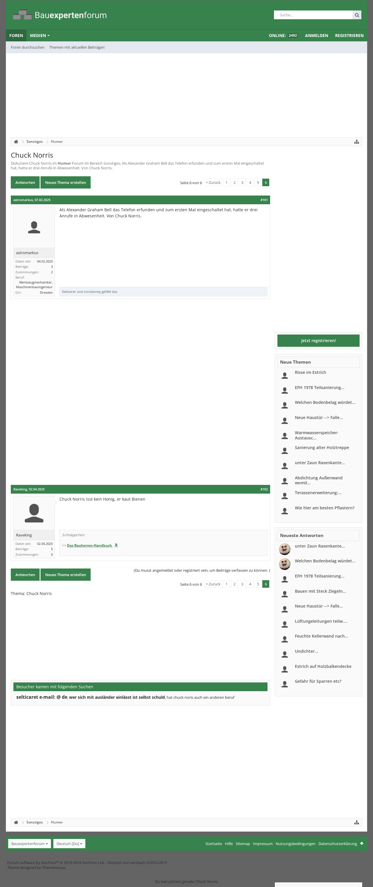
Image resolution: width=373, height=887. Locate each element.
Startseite (213, 843)
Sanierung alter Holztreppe (322, 447)
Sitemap (243, 843)
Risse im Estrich (310, 372)
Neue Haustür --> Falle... (319, 417)
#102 (264, 489)
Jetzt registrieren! (318, 340)
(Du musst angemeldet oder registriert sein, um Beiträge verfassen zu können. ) (202, 570)
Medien (38, 35)
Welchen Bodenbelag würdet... (325, 402)
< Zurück (213, 182)
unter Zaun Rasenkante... (320, 462)
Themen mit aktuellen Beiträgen (77, 47)
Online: (283, 35)
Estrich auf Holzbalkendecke (323, 666)
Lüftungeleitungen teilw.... (321, 621)
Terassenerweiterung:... (318, 492)
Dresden (46, 292)
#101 (264, 200)
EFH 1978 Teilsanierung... (319, 387)
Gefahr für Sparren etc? (318, 681)
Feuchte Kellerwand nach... (321, 636)
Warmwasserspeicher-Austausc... (317, 435)
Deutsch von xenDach (137, 862)
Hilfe (229, 843)
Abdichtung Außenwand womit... (319, 480)
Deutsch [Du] (68, 843)
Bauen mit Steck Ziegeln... (320, 591)
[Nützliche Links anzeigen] (356, 142)
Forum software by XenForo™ (56, 862)
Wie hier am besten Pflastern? (324, 508)
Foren (16, 35)
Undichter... (306, 651)
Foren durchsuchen (28, 47)
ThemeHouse (53, 867)
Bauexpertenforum (28, 843)
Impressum (263, 843)
